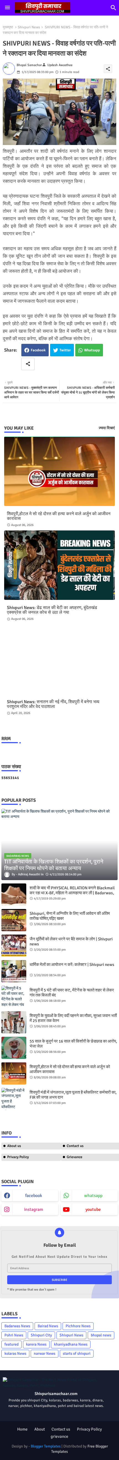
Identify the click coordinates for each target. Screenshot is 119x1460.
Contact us (60, 1429)
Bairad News (48, 1326)
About (39, 1429)
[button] (113, 7)
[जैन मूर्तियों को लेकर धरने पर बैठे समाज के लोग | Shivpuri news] (13, 946)
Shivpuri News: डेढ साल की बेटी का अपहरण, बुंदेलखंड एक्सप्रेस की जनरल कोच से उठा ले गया (52, 610)
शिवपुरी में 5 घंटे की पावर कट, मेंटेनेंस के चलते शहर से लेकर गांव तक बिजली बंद (72, 993)
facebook (33, 1195)
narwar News (44, 1353)
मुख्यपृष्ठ (8, 27)
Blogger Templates (46, 1446)
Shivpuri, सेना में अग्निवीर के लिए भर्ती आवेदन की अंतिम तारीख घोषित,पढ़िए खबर (70, 916)
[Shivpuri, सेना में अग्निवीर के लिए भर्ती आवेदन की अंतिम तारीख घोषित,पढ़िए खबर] (13, 920)
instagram (33, 1209)
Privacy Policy (18, 1157)
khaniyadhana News (70, 1344)
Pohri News (13, 1335)
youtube (93, 1209)
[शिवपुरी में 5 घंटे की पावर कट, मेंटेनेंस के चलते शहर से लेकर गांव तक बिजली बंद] (13, 997)
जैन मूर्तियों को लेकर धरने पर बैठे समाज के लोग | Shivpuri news (71, 941)
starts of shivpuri (76, 1353)
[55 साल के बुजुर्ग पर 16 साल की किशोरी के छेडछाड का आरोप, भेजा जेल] (13, 1048)
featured (11, 1344)
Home (22, 1429)
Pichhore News (78, 1326)
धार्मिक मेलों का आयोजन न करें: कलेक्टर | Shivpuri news (72, 964)
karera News (36, 1344)
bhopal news (101, 1335)
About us (14, 1146)
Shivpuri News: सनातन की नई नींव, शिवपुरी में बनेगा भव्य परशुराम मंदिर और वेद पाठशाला (53, 704)
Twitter (65, 350)
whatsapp (93, 1195)
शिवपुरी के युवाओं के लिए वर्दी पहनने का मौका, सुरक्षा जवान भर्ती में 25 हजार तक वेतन (73, 1018)
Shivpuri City (41, 1335)
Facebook (38, 350)
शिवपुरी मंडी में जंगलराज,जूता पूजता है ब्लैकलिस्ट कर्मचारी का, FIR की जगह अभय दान (73, 1095)
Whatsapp (92, 350)
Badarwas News (17, 1326)
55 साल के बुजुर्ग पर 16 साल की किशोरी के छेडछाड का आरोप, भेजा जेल (73, 1044)
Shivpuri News (29, 27)
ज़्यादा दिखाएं (107, 428)
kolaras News (15, 1353)
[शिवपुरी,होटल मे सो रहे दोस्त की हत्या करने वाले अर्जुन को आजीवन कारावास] (13, 1073)
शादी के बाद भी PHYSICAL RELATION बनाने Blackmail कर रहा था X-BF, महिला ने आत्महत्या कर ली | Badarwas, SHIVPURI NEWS (72, 892)
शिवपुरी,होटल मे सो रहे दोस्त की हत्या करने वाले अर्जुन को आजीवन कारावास (58, 516)
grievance (59, 1436)
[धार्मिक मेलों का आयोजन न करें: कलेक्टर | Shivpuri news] (13, 971)
